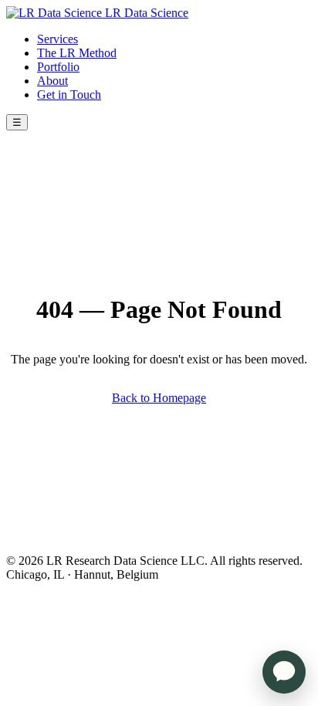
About (52, 80)
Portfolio (58, 66)
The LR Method (77, 52)
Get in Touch (69, 94)
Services (57, 39)
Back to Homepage (159, 397)
